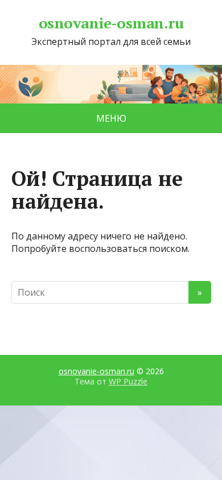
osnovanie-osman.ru (111, 23)
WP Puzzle (128, 381)
